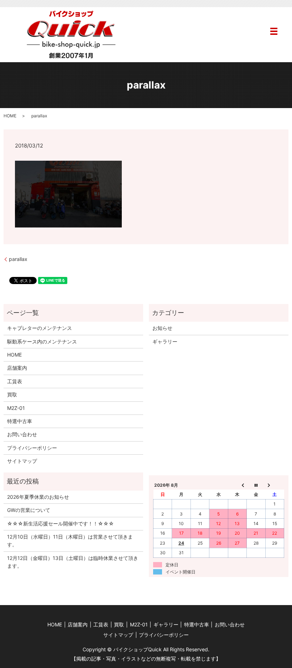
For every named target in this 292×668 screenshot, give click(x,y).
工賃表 (14, 381)
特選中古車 (19, 421)
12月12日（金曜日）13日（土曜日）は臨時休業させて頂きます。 (72, 562)
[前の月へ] (237, 485)
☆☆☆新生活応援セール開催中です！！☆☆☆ (60, 523)
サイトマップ (22, 461)
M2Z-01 (16, 408)
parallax (18, 259)
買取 (12, 394)
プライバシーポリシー (32, 448)
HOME (10, 115)
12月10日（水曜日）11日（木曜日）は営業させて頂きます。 (70, 540)
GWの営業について (28, 510)
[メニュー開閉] (273, 31)
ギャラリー (164, 341)
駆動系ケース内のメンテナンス (42, 341)
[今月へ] (256, 485)
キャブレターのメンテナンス (39, 328)
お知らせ (162, 328)
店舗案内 (17, 368)
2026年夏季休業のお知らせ (38, 497)
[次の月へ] (274, 485)
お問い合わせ (22, 434)
